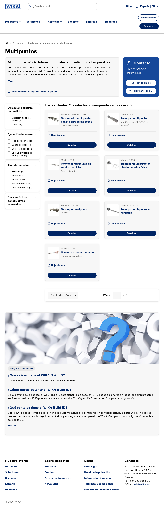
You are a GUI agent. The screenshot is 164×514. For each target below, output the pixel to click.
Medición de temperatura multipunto (35, 91)
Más (10, 425)
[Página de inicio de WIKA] (13, 7)
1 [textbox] (115, 295)
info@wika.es (133, 72)
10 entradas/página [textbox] (60, 295)
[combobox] (63, 295)
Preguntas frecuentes (21, 368)
